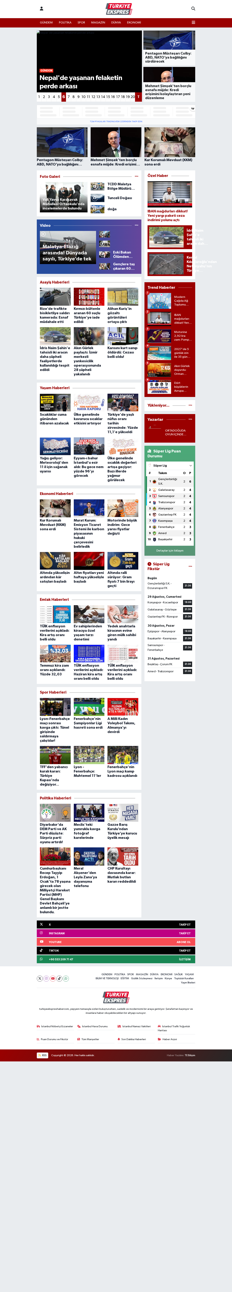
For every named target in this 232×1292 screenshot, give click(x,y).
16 (113, 97)
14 (103, 97)
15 (108, 97)
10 (84, 97)
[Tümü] (190, 405)
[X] (40, 979)
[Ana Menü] (193, 22)
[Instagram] (46, 979)
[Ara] (193, 9)
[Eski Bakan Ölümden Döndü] (104, 254)
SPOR (81, 22)
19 (128, 97)
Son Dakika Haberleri (133, 1039)
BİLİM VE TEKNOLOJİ (107, 978)
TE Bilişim (190, 1055)
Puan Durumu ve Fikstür (54, 1039)
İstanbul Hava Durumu (95, 1026)
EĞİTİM (125, 978)
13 (98, 97)
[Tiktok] (59, 979)
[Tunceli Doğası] (97, 197)
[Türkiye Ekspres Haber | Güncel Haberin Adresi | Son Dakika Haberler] (118, 9)
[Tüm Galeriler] (136, 176)
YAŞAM (189, 974)
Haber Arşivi (170, 1039)
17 (118, 97)
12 (93, 97)
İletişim (159, 978)
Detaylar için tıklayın (169, 550)
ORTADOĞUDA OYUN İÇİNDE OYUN (175, 433)
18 (123, 97)
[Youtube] (53, 979)
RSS (44, 1055)
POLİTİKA (65, 22)
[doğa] (97, 209)
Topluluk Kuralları (184, 978)
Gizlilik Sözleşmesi (141, 978)
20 (133, 97)
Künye (168, 978)
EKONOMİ (134, 22)
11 (88, 97)
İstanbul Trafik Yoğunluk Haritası (174, 1028)
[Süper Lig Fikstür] (190, 566)
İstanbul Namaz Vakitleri (137, 1026)
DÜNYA (116, 22)
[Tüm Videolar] (136, 225)
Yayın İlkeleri (188, 982)
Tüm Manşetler (90, 1039)
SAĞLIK (178, 974)
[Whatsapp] (66, 979)
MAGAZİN (98, 22)
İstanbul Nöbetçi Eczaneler (57, 1026)
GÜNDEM (46, 22)
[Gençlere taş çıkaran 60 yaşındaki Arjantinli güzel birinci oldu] (104, 266)
